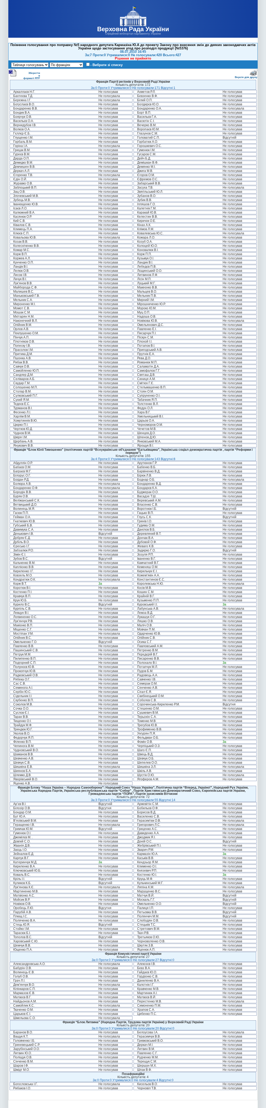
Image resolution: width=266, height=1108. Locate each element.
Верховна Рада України (133, 29)
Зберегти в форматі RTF (31, 76)
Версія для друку (246, 77)
